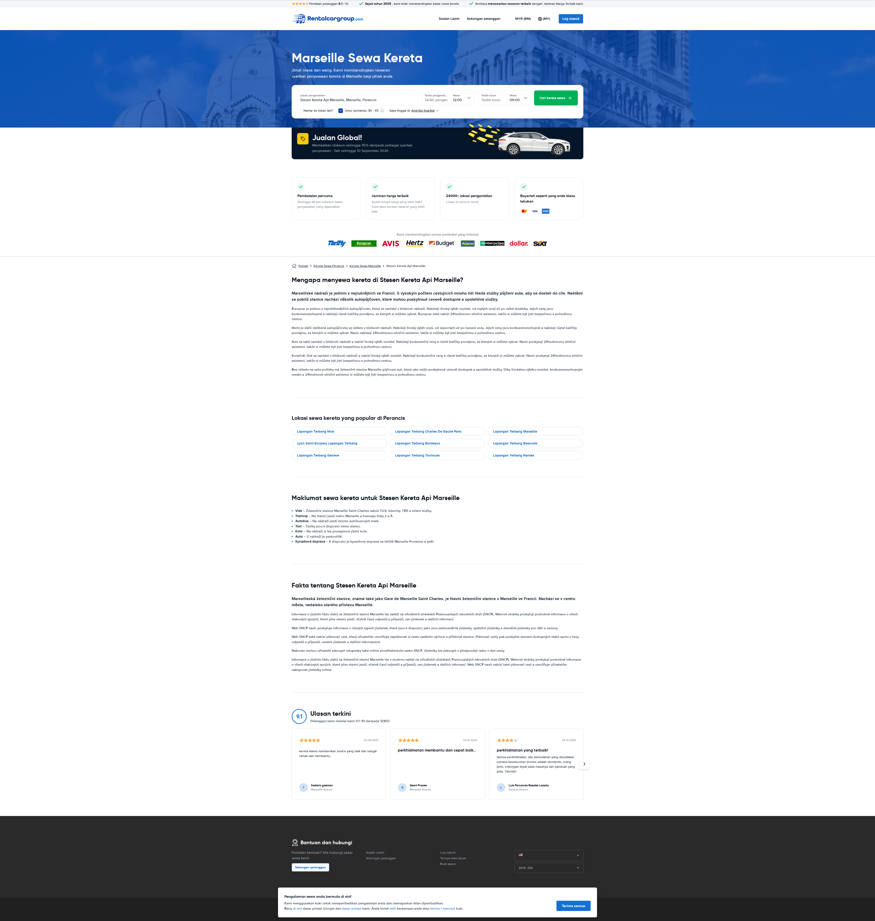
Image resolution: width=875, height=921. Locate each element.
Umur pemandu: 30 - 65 (361, 111)
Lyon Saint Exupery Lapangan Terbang (327, 443)
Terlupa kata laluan (453, 858)
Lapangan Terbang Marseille (515, 431)
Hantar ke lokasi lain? (318, 111)
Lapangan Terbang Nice (315, 431)
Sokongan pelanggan (483, 18)
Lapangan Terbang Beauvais (515, 443)
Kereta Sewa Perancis (329, 266)
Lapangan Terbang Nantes (513, 455)
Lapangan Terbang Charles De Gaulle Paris (428, 431)
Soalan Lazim (449, 18)
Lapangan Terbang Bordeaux (417, 443)
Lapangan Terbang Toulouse (417, 455)
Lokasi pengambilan (312, 95)
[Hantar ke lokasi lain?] (299, 110)
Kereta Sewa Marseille (365, 266)
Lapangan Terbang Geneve (318, 455)
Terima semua (573, 905)
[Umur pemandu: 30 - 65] (340, 110)
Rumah (303, 266)
